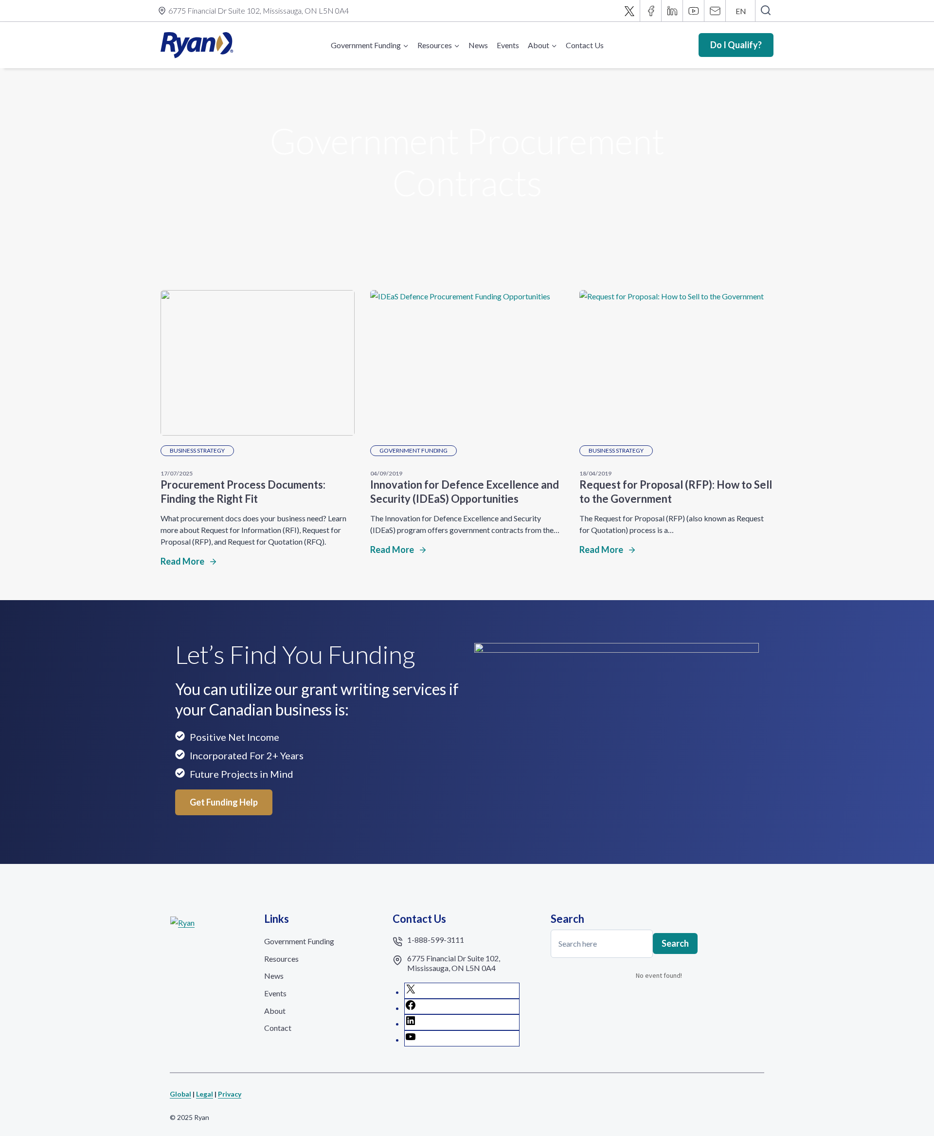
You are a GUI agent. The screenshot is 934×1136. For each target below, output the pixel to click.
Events (508, 45)
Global (180, 1094)
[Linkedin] (672, 10)
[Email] (715, 10)
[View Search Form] (765, 10)
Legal (204, 1094)
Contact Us (585, 45)
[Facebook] (651, 10)
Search (675, 943)
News (478, 45)
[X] (629, 10)
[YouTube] (693, 10)
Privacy (229, 1094)
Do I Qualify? (736, 44)
